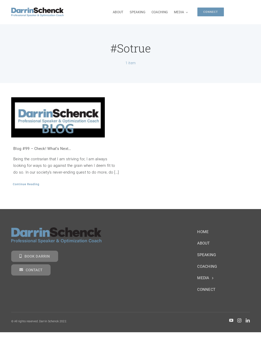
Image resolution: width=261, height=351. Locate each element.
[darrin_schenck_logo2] (37, 9)
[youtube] (231, 320)
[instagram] (239, 320)
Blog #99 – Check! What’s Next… (42, 148)
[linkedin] (248, 320)
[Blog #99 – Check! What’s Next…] (67, 117)
